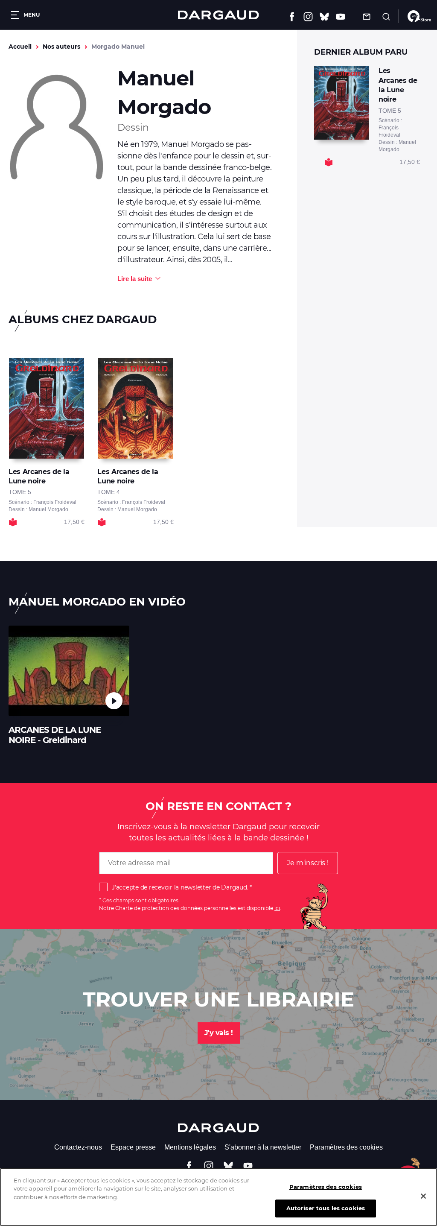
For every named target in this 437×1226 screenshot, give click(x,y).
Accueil (20, 46)
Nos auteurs (61, 46)
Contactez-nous (78, 1147)
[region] (218, 1197)
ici (277, 908)
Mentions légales (190, 1147)
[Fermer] (423, 1196)
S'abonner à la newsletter (262, 1147)
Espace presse (133, 1147)
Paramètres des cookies (346, 1147)
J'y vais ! (218, 1033)
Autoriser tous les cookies (325, 1208)
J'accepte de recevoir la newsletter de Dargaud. (180, 887)
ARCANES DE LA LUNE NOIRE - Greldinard (55, 735)
